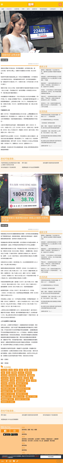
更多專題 (52, 441)
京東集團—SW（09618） (22, 399)
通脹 (26, 370)
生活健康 (37, 439)
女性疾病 (35, 441)
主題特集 (16, 9)
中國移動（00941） (7, 391)
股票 (16, 370)
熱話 (32, 429)
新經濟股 (29, 373)
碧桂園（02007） (6, 396)
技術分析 (12, 383)
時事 (23, 9)
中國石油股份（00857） (8, 388)
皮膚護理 (46, 441)
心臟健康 (55, 439)
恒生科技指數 (13, 375)
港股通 (14, 373)
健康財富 (34, 9)
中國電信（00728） (7, 386)
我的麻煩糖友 (43, 9)
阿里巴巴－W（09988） (8, 402)
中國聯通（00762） (20, 386)
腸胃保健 (24, 441)
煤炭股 (12, 378)
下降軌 (34, 380)
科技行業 (4, 375)
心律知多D (53, 9)
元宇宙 (26, 378)
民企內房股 (22, 375)
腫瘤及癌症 (49, 439)
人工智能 (19, 378)
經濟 (21, 370)
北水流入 (21, 373)
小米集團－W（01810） (8, 394)
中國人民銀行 (20, 380)
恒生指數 (4, 370)
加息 (3, 373)
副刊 (28, 9)
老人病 (41, 441)
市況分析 (4, 383)
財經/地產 (4, 60)
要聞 (29, 429)
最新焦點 (24, 429)
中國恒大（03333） (19, 396)
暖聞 (35, 429)
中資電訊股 (5, 380)
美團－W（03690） (32, 396)
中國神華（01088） (20, 391)
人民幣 (12, 380)
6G (31, 378)
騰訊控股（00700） (22, 383)
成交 (8, 373)
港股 (11, 370)
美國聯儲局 (33, 370)
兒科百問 (30, 441)
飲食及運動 (31, 439)
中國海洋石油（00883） (23, 388)
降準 (28, 380)
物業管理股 (31, 375)
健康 (3, 9)
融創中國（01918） (22, 394)
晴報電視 (9, 9)
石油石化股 (5, 378)
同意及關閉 (50, 456)
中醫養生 (43, 439)
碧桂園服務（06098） (7, 399)
